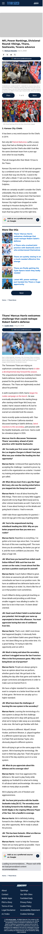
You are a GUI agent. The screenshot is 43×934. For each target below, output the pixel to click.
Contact (5, 894)
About (4, 890)
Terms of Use (7, 906)
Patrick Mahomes (19, 142)
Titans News (12, 300)
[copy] (14, 54)
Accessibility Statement (30, 910)
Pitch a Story (7, 902)
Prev (8, 95)
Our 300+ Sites (26, 894)
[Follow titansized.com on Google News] (37, 219)
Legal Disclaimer (8, 910)
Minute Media (12, 919)
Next (35, 95)
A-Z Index (6, 914)
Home (4, 300)
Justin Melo (8, 326)
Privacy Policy (26, 902)
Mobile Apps (7, 898)
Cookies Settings (27, 914)
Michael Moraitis (10, 51)
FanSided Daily (26, 898)
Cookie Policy (25, 906)
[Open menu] (3, 3)
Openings (24, 890)
